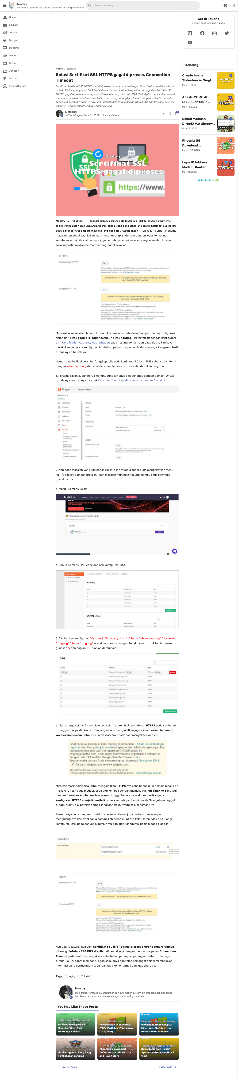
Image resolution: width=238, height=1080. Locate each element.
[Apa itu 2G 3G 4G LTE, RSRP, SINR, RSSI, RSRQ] (226, 102)
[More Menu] (233, 5)
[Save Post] (163, 113)
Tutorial (85, 976)
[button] (190, 33)
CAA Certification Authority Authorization (83, 342)
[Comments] (176, 113)
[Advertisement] (117, 38)
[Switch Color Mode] (225, 5)
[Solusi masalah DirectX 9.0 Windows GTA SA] (226, 124)
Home (59, 68)
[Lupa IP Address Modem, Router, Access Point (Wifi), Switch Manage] (226, 167)
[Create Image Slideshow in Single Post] (226, 80)
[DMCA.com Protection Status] (208, 180)
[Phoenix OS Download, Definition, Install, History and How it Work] (226, 145)
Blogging (71, 68)
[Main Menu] (4, 5)
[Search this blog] (89, 5)
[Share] (169, 113)
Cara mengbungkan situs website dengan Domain (130, 380)
